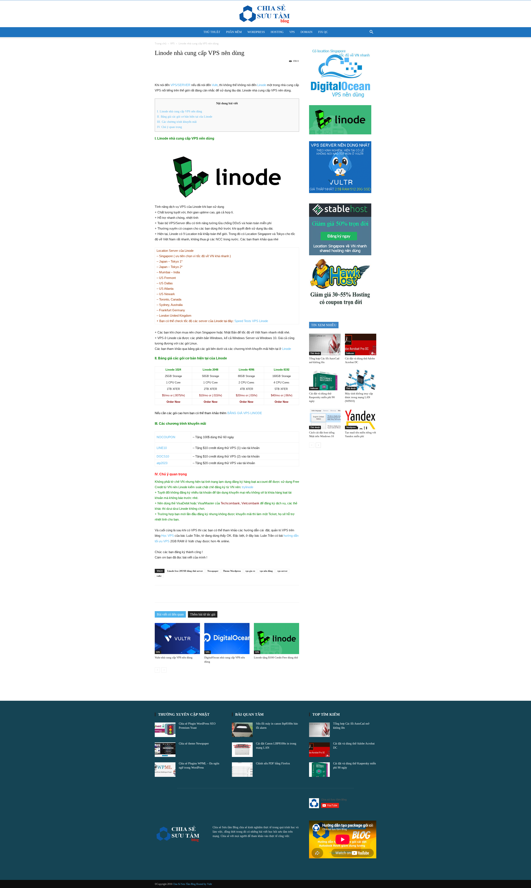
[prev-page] (157, 670)
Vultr (215, 85)
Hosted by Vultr (204, 884)
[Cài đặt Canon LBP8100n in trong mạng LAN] (242, 749)
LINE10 (162, 448)
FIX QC (323, 32)
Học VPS (167, 535)
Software (350, 353)
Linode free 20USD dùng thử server (185, 571)
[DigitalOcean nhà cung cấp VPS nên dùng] (227, 638)
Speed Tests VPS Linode (251, 321)
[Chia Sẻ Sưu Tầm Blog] (265, 14)
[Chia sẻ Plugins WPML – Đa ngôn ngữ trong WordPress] (165, 769)
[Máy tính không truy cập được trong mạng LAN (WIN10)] (360, 379)
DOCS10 (163, 456)
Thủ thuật (211, 32)
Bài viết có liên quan (170, 614)
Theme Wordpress (232, 571)
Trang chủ (160, 43)
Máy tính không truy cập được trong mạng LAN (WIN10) (359, 397)
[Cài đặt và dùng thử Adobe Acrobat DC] (360, 344)
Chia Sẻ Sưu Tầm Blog (184, 884)
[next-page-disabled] (164, 670)
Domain (306, 32)
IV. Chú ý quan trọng (169, 127)
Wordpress (351, 427)
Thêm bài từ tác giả (202, 614)
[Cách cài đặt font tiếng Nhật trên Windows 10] (325, 418)
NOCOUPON (166, 437)
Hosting (277, 32)
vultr (159, 576)
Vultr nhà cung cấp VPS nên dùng (173, 657)
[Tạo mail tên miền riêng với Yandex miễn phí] (360, 418)
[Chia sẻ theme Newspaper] (165, 749)
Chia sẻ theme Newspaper (194, 743)
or (173, 395)
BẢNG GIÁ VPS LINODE (244, 413)
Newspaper (212, 571)
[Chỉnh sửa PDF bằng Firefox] (242, 769)
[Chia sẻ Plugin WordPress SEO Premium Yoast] (165, 730)
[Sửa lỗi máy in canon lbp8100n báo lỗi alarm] (242, 730)
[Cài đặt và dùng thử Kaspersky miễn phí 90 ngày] (325, 379)
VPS (292, 32)
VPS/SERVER (180, 85)
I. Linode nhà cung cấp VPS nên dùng (179, 111)
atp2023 (162, 463)
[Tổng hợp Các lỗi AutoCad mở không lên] (325, 344)
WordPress (256, 32)
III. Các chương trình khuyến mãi (177, 121)
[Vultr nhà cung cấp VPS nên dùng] (177, 638)
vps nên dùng (266, 571)
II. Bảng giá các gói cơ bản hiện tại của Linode (184, 116)
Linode (261, 85)
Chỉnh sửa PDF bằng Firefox (273, 763)
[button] (371, 32)
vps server (282, 571)
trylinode (247, 487)
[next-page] (318, 445)
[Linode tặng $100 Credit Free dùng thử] (276, 638)
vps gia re (250, 571)
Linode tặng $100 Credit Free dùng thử (276, 657)
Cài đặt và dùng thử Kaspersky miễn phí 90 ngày (322, 397)
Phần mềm (234, 32)
